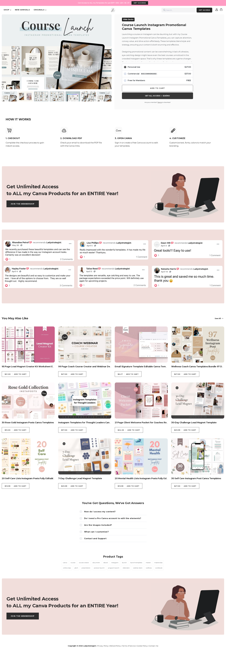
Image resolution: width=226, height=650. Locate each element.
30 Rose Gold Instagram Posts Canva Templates (28, 422)
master (148, 562)
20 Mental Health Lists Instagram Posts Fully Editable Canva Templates (153, 478)
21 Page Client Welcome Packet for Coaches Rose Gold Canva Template (154, 422)
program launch (113, 568)
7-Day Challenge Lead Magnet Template (80, 478)
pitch (76, 568)
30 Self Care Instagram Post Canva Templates (196, 478)
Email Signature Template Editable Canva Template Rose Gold (149, 366)
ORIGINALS (39, 10)
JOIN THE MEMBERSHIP (22, 204)
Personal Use (159, 67)
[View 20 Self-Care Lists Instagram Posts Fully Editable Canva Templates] (28, 456)
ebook (105, 562)
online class (67, 568)
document (96, 562)
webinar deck (137, 568)
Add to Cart (157, 88)
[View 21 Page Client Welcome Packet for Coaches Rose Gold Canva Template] (141, 400)
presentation (86, 568)
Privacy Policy (103, 646)
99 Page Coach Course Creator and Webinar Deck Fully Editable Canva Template (102, 366)
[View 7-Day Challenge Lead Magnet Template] (84, 456)
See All (218, 318)
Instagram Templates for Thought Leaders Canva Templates (91, 422)
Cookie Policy (142, 646)
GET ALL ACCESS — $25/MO (157, 96)
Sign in (160, 102)
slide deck (126, 568)
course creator (84, 562)
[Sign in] (216, 10)
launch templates (136, 562)
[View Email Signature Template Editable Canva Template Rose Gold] (141, 344)
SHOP (6, 10)
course (73, 562)
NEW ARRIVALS (22, 10)
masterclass (158, 562)
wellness (149, 568)
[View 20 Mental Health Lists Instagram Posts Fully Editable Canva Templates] (141, 456)
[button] (6, 48)
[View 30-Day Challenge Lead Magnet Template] (197, 400)
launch (124, 562)
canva (65, 562)
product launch (99, 568)
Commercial (159, 74)
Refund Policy (115, 646)
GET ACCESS (140, 3)
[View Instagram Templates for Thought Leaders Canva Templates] (84, 400)
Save (8, 19)
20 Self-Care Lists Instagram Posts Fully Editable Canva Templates (38, 478)
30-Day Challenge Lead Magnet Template (194, 422)
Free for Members (159, 80)
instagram (114, 562)
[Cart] (221, 10)
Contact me (153, 646)
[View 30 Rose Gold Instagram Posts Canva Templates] (28, 400)
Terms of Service (128, 646)
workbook (158, 568)
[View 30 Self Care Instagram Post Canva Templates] (197, 456)
